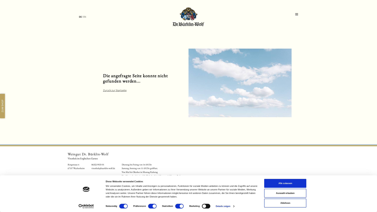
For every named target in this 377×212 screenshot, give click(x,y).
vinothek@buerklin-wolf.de (103, 168)
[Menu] (296, 14)
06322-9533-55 (97, 164)
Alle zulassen (285, 183)
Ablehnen (285, 203)
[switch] (152, 206)
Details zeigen (223, 206)
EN (84, 16)
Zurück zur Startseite (115, 90)
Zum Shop (2, 106)
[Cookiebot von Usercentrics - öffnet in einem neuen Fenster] (86, 206)
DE (80, 16)
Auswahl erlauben (285, 193)
